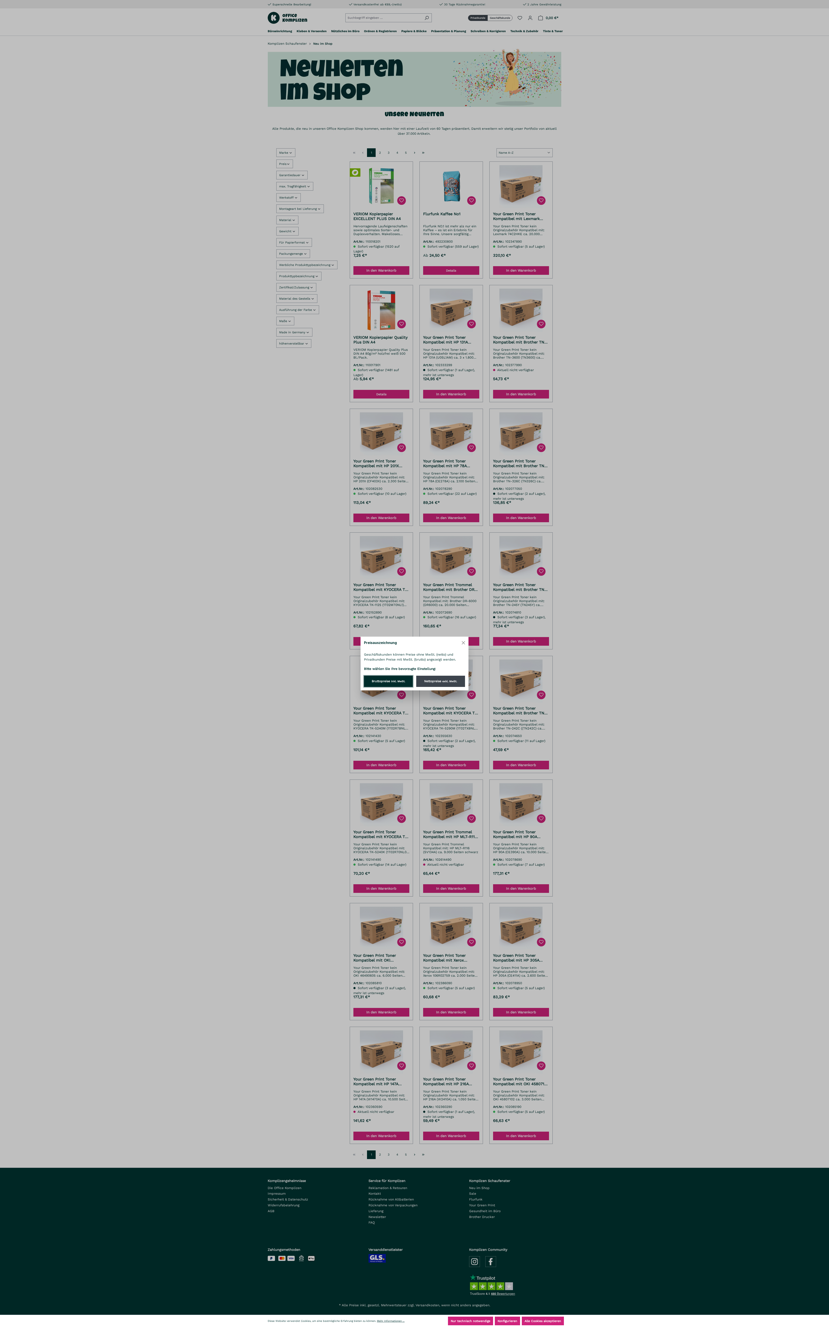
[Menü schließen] (463, 642)
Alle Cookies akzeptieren (543, 1321)
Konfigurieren (507, 1321)
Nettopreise (440, 681)
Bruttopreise (388, 681)
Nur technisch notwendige (470, 1321)
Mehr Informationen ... (391, 1320)
